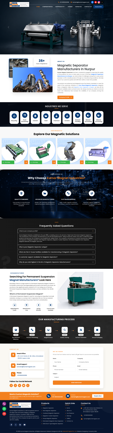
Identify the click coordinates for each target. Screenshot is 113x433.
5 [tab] (62, 165)
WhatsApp (7, 162)
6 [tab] (61, 213)
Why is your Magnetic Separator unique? (33, 247)
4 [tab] (59, 165)
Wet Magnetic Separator (49, 410)
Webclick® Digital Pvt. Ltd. (69, 431)
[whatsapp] (4, 409)
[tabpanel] (15, 151)
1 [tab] (53, 165)
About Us (69, 410)
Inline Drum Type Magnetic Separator (53, 423)
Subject (55, 373)
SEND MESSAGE (76, 382)
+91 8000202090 (22, 375)
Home (68, 408)
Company (80, 358)
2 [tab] (55, 165)
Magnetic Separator (48, 408)
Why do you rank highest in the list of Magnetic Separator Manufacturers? (44, 262)
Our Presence (70, 413)
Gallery (68, 418)
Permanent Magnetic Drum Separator (53, 421)
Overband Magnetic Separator (51, 413)
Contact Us (70, 421)
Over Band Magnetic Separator (88, 85)
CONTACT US (88, 6)
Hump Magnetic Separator (50, 418)
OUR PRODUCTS (59, 6)
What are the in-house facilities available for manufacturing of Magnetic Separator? (48, 252)
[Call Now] (4, 404)
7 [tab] (63, 213)
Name (54, 358)
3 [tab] (57, 165)
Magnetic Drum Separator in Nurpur (84, 87)
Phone (54, 366)
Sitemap (70, 6)
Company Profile (47, 6)
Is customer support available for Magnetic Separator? (38, 257)
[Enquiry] (4, 414)
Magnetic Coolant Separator (50, 416)
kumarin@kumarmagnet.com (80, 2)
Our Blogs (78, 6)
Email (78, 366)
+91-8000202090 (64, 2)
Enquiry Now (98, 6)
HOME (38, 6)
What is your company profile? (28, 231)
